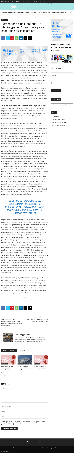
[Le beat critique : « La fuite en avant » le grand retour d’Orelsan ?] (41, 359)
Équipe (29, 1)
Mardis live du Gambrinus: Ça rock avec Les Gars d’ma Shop (37, 320)
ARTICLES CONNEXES (9, 350)
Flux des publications (59, 119)
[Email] (25, 38)
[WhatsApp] (16, 38)
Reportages (55, 12)
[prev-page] (2, 376)
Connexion (55, 117)
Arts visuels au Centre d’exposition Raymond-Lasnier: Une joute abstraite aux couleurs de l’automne (11, 323)
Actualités (20, 12)
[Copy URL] (30, 38)
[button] (70, 12)
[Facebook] (68, 1)
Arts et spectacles (30, 12)
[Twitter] (8, 38)
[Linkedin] (71, 1)
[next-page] (5, 376)
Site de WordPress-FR (59, 125)
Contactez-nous (43, 1)
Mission (23, 1)
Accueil (18, 1)
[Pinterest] (12, 38)
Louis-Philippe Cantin (9, 34)
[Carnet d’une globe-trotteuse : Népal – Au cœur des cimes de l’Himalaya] (25, 359)
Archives (63, 12)
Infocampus (12, 12)
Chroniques (46, 12)
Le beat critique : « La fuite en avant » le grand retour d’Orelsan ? (41, 368)
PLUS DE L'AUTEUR (23, 350)
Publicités (35, 1)
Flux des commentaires (59, 122)
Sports (40, 12)
